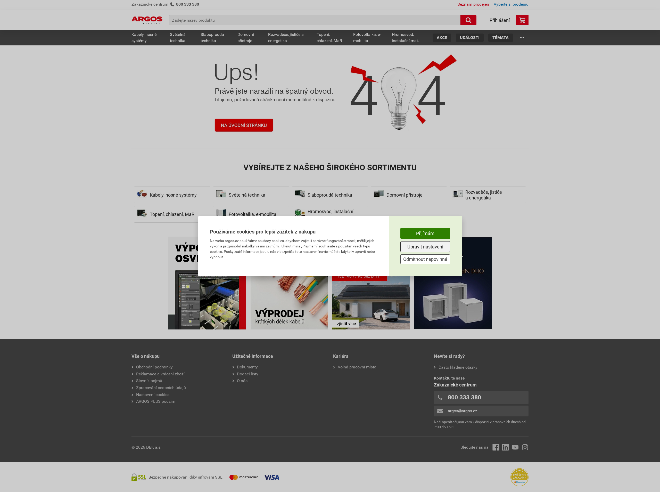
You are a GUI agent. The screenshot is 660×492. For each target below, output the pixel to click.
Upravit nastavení (425, 246)
